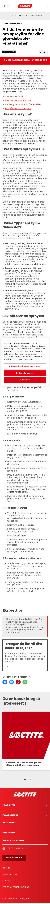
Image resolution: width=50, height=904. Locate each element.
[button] (25, 805)
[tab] (25, 779)
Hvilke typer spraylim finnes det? (23, 105)
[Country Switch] (3, 6)
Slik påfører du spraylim (18, 109)
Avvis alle (25, 380)
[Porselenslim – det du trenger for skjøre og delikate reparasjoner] (26, 741)
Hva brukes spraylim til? (18, 101)
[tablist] (25, 779)
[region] (25, 361)
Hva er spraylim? (14, 96)
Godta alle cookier (25, 373)
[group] (25, 626)
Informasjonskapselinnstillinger (25, 366)
